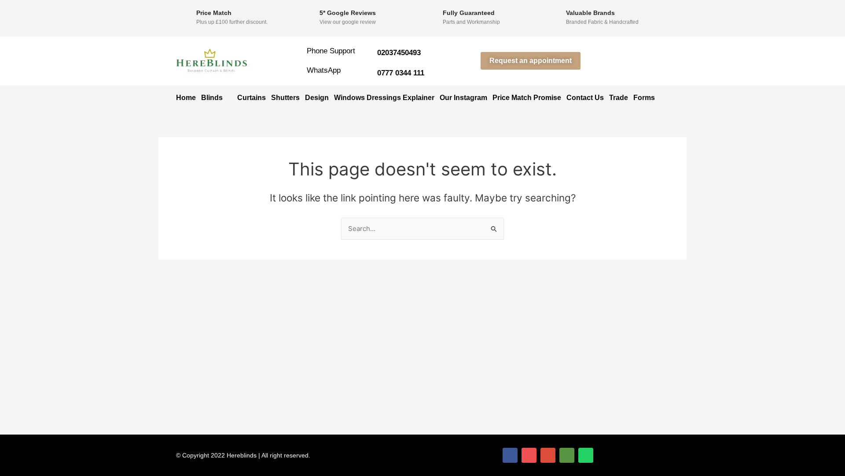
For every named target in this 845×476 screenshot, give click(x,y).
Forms (644, 97)
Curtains (251, 97)
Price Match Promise (526, 97)
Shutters (285, 97)
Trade (618, 97)
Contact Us (585, 97)
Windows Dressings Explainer (384, 97)
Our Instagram (463, 97)
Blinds (212, 97)
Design (317, 97)
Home (186, 97)
